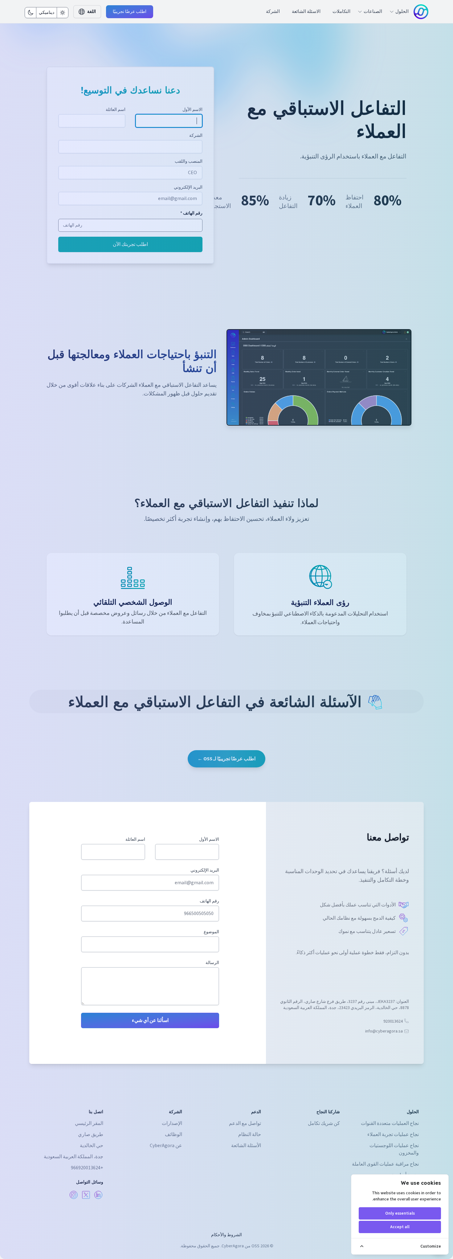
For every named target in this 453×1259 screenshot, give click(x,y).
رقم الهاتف (209, 901)
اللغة (91, 12)
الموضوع (211, 932)
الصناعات (373, 11)
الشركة (273, 11)
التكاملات (341, 11)
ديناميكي (46, 13)
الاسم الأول (209, 839)
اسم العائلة (135, 839)
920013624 (393, 1021)
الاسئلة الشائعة (306, 11)
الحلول (402, 11)
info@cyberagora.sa (384, 1031)
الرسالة (212, 963)
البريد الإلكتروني (204, 870)
